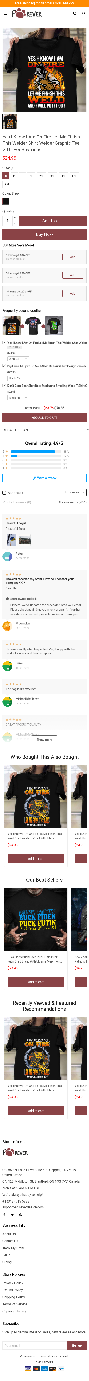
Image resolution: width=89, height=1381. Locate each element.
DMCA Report (44, 1362)
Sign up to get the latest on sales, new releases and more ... (44, 1334)
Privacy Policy (12, 1283)
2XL (41, 176)
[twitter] (14, 1215)
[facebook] (5, 1215)
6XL (7, 184)
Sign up (76, 1345)
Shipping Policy (13, 1297)
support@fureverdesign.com (23, 1207)
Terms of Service (14, 1304)
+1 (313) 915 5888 (15, 1201)
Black (15, 193)
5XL (74, 176)
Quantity (8, 211)
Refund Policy (12, 1290)
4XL (63, 176)
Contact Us (10, 1241)
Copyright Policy (14, 1311)
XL (31, 176)
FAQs (6, 1255)
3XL (52, 176)
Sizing (7, 1262)
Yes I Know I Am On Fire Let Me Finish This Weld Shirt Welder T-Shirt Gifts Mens (35, 836)
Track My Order (13, 1248)
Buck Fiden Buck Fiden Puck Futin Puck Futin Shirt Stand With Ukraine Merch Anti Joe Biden (34, 959)
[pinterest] (22, 1215)
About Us (9, 1234)
